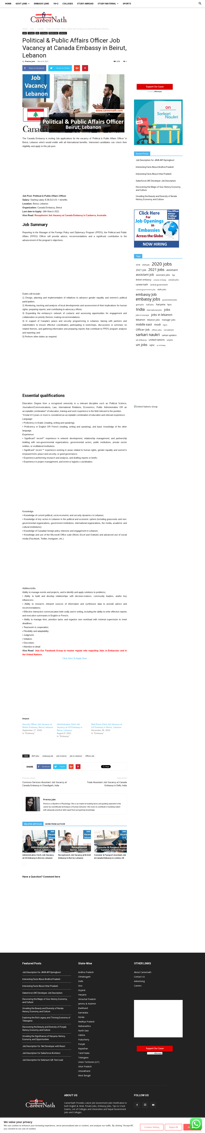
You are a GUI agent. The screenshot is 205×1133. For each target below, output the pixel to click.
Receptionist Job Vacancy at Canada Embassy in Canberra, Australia (70, 215)
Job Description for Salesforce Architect (41, 1053)
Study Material (107, 3)
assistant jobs (163, 274)
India (140, 309)
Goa (80, 985)
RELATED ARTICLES (33, 824)
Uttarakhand (84, 1071)
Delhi (80, 981)
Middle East (53, 33)
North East (83, 1030)
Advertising (139, 981)
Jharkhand (83, 1008)
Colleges (67, 3)
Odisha (81, 1035)
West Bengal (84, 1075)
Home (8, 3)
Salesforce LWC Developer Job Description (156, 181)
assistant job (145, 274)
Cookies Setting (151, 1127)
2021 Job (141, 270)
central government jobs (145, 290)
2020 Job (146, 264)
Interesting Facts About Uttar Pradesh (154, 174)
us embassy (161, 345)
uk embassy (141, 340)
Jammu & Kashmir (87, 1003)
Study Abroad (85, 3)
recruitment (169, 330)
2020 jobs (162, 264)
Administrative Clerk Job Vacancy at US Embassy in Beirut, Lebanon (69, 727)
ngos (165, 325)
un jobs (141, 344)
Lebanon (63, 33)
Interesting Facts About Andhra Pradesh (155, 167)
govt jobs (140, 304)
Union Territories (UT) (88, 1062)
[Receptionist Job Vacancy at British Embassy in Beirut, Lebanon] (74, 841)
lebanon (140, 319)
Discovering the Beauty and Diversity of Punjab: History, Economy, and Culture (44, 1028)
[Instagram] (145, 1105)
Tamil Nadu (83, 1053)
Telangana (83, 1057)
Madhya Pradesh (86, 1021)
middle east (144, 324)
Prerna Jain (30, 61)
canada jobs (173, 280)
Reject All (173, 1127)
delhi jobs (161, 289)
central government (159, 284)
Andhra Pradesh (86, 972)
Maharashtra (84, 1026)
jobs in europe (142, 315)
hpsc (169, 304)
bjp (173, 275)
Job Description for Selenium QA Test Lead (42, 1060)
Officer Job (89, 756)
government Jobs (169, 300)
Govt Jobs (21, 3)
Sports (127, 3)
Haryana (82, 994)
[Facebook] (137, 1105)
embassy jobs (148, 299)
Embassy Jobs (41, 3)
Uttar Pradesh (85, 1066)
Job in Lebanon (76, 756)
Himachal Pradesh (87, 999)
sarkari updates (169, 335)
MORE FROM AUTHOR (55, 824)
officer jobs (157, 330)
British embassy (143, 279)
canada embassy (159, 280)
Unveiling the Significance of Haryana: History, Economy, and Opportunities (43, 1038)
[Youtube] (153, 1105)
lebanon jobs (153, 319)
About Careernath (142, 972)
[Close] (203, 1119)
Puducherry (83, 1039)
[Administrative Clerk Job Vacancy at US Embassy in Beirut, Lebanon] (38, 841)
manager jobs (168, 319)
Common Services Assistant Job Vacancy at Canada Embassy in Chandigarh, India (44, 784)
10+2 (55, 3)
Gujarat (81, 990)
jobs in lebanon (161, 314)
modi (157, 324)
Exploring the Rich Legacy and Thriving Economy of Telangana (46, 1019)
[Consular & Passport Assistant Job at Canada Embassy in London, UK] (110, 841)
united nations (157, 339)
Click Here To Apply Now (74, 658)
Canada (31, 33)
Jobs (24, 33)
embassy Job (47, 756)
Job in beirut (61, 756)
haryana (160, 304)
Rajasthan (83, 1048)
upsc (152, 345)
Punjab (81, 1044)
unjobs (170, 340)
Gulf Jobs (150, 304)
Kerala (81, 1017)
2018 (138, 264)
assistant (172, 270)
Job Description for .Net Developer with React (43, 1046)
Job (37, 33)
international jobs (154, 310)
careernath (142, 284)
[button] (199, 3)
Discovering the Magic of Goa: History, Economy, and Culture (158, 188)
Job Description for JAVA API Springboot (155, 160)
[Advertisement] (128, 17)
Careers (138, 985)
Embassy (44, 33)
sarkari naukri (148, 334)
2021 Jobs (35, 756)
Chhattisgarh (84, 976)
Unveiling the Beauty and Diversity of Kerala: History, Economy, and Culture (156, 198)
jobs (167, 309)
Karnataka (83, 1012)
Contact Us (139, 976)
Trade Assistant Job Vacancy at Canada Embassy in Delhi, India (107, 784)
